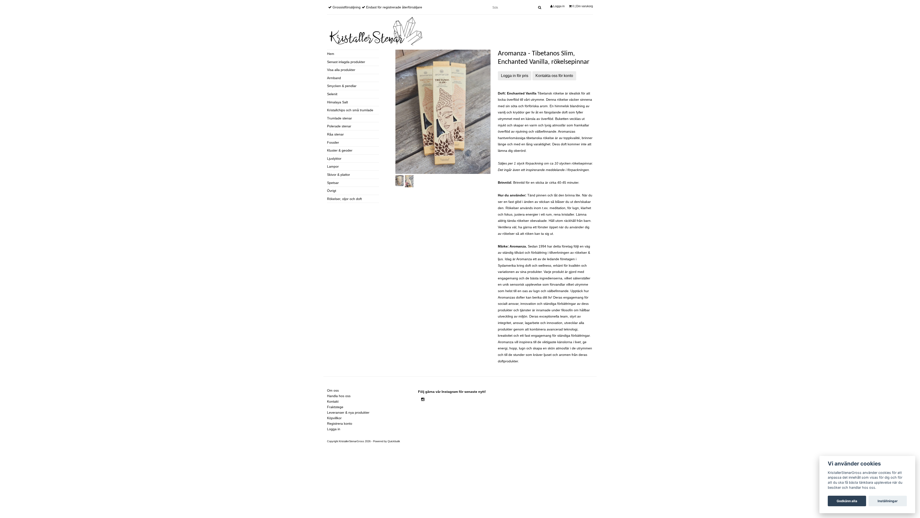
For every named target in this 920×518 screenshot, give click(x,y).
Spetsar (333, 183)
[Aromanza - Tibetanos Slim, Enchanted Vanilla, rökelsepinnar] (443, 112)
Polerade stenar (339, 126)
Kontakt (333, 401)
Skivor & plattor (338, 175)
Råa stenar (335, 134)
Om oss (333, 390)
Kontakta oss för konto (554, 76)
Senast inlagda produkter (346, 62)
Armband (334, 78)
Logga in (558, 6)
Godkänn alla (847, 501)
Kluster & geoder (339, 150)
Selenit (332, 94)
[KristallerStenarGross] (375, 31)
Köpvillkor (334, 418)
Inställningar (888, 501)
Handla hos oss (339, 396)
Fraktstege (335, 407)
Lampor (333, 166)
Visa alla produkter (341, 70)
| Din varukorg (582, 6)
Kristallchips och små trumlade (350, 110)
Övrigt (331, 191)
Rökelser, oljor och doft (344, 199)
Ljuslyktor (334, 158)
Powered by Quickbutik (386, 441)
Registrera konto (339, 423)
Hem (330, 54)
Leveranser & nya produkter (348, 412)
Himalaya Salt (337, 102)
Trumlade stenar (339, 118)
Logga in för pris (514, 76)
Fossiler (333, 142)
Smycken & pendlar (341, 86)
